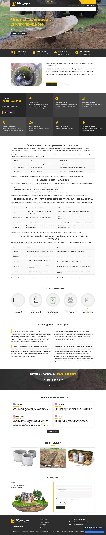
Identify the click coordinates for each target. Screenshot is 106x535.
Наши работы (33, 9)
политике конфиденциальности (90, 530)
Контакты (42, 9)
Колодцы (42, 521)
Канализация (43, 524)
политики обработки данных (73, 499)
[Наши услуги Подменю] (28, 9)
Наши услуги (22, 9)
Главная (14, 9)
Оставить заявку (9, 112)
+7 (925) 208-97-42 (86, 5)
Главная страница (44, 519)
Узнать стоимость (18, 526)
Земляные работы (44, 522)
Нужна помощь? (53, 385)
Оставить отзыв (53, 431)
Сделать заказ (89, 2)
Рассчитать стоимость (19, 33)
